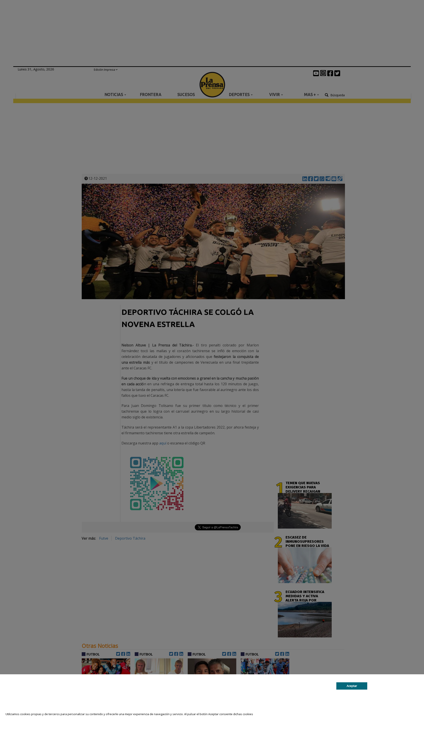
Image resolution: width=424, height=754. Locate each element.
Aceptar (352, 686)
